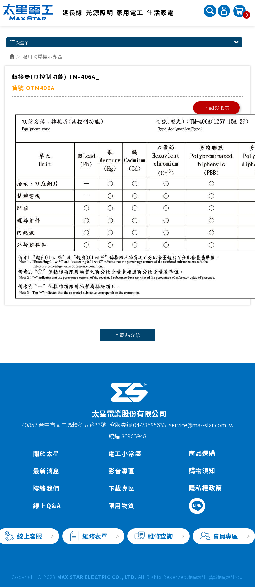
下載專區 (121, 488)
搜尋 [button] (210, 11)
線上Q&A (47, 505)
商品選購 (202, 453)
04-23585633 (149, 425)
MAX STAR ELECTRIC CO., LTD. (28, 12)
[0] (239, 10)
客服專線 (121, 425)
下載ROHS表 (216, 108)
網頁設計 (197, 577)
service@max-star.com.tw (201, 425)
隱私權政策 (205, 487)
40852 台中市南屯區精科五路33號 (64, 425)
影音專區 (121, 470)
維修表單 (94, 535)
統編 (114, 436)
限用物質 (121, 505)
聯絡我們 (46, 488)
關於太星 (46, 453)
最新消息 (46, 470)
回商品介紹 (127, 335)
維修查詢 (160, 535)
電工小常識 (124, 453)
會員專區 (225, 535)
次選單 (22, 42)
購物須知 (202, 470)
